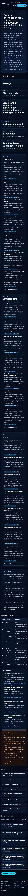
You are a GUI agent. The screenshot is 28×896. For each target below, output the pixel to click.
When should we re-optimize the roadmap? (12, 809)
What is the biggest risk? (10, 799)
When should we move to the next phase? (12, 794)
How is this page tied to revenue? (12, 789)
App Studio (13, 5)
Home (12, 2)
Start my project (22, 5)
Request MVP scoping (8, 873)
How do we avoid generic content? (13, 784)
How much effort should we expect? (13, 780)
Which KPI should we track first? (12, 804)
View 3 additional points (10, 289)
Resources (17, 2)
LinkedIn (23, 887)
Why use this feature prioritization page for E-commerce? (14, 774)
